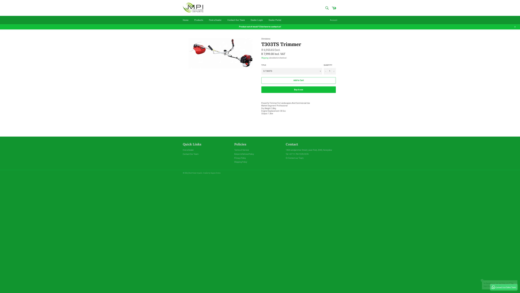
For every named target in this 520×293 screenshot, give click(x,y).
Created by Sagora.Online (211, 173)
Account (333, 20)
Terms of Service (241, 150)
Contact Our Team (236, 20)
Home (185, 20)
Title (263, 65)
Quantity (328, 65)
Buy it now (298, 90)
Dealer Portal (275, 20)
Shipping (264, 58)
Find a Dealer (215, 20)
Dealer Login (257, 20)
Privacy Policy (240, 158)
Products (198, 20)
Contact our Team (296, 158)
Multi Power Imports (195, 173)
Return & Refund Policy (244, 154)
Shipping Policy (240, 162)
